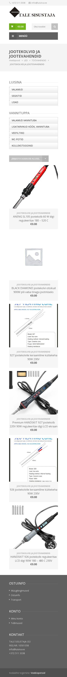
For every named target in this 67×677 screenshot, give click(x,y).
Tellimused (16, 623)
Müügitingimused (20, 590)
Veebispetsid (38, 672)
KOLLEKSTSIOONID (22, 145)
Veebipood (14, 60)
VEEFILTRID (18, 132)
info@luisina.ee (39, 2)
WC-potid (17, 139)
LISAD (15, 102)
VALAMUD (17, 89)
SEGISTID (17, 95)
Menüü (22, 35)
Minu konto (17, 618)
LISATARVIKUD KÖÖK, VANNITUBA (30, 126)
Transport (16, 599)
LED (26, 60)
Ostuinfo (15, 595)
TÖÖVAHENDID (39, 60)
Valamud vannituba (24, 120)
